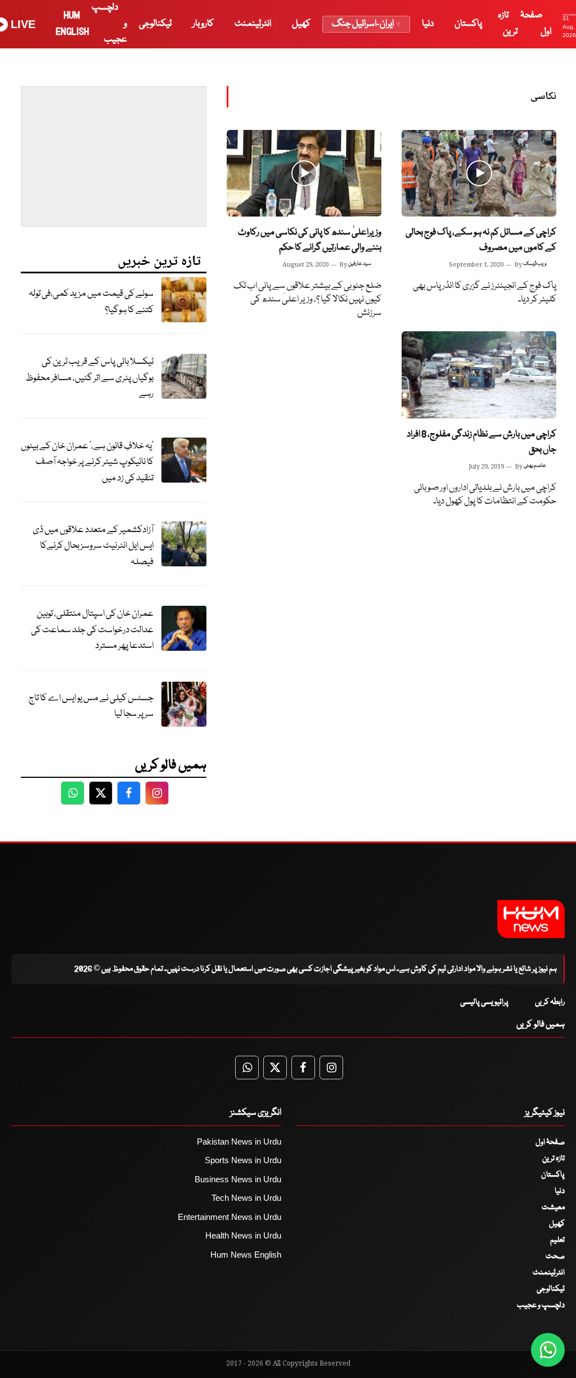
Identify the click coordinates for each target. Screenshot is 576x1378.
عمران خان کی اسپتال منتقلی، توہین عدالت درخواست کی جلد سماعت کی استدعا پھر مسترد (92, 630)
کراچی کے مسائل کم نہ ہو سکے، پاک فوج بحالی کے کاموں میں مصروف (481, 240)
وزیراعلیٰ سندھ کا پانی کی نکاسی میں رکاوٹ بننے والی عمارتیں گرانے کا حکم (309, 240)
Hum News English (245, 1254)
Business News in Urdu (238, 1179)
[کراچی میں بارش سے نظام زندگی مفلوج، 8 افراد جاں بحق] (479, 374)
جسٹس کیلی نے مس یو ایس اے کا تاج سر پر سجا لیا (91, 706)
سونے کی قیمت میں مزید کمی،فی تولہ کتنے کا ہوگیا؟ (91, 302)
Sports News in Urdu (243, 1160)
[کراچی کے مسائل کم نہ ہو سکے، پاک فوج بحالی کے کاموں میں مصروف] (479, 173)
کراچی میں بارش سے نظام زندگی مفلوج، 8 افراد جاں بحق (481, 442)
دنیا (428, 24)
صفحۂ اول (550, 1142)
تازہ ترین (553, 1158)
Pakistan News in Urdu (239, 1141)
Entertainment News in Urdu (229, 1217)
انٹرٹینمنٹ (253, 24)
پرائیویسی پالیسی (484, 1002)
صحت (555, 1256)
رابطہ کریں (550, 1002)
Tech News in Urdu (246, 1198)
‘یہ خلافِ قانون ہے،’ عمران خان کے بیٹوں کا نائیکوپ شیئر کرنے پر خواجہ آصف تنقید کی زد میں (87, 462)
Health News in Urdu (243, 1235)
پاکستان (468, 24)
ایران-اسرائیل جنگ (363, 24)
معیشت (553, 1207)
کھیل (301, 24)
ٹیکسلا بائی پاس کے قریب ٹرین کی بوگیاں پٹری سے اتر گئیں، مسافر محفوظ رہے (89, 378)
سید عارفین (359, 264)
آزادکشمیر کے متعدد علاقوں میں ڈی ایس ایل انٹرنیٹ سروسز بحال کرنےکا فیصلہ (93, 546)
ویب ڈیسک (534, 264)
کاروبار (203, 24)
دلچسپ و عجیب (541, 1305)
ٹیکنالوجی (155, 24)
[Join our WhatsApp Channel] (548, 1350)
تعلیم (557, 1240)
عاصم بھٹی (535, 466)
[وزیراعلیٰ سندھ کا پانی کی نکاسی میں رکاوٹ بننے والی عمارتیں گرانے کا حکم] (304, 173)
